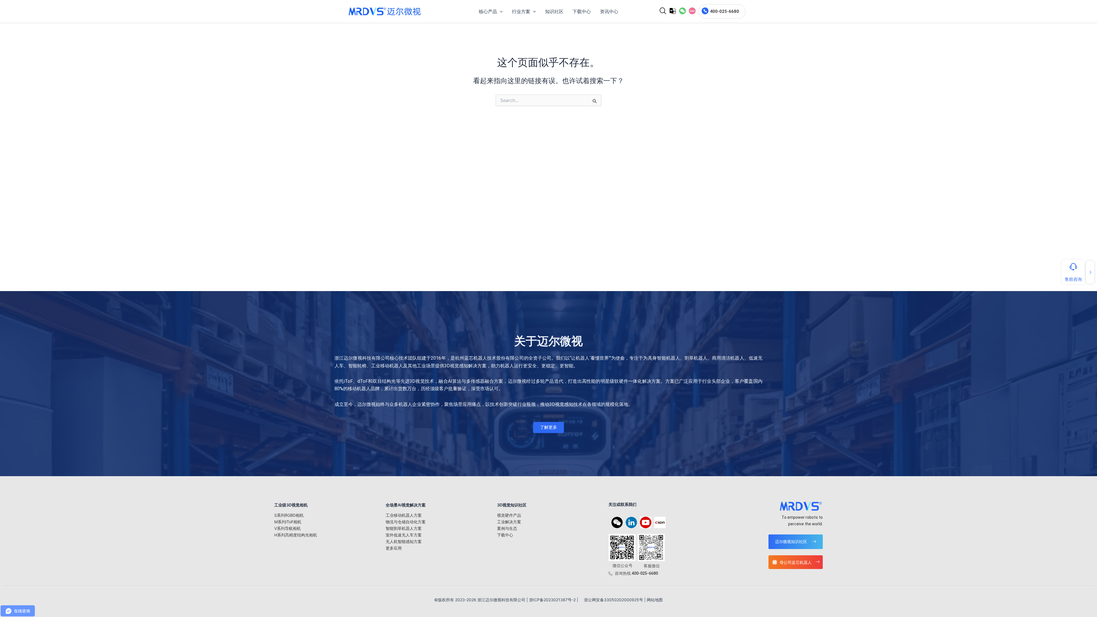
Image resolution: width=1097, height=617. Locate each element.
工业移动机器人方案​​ (404, 515)
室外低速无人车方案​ (404, 534)
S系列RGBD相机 (289, 515)
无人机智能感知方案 (404, 541)
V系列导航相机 (287, 528)
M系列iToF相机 (287, 521)
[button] (682, 10)
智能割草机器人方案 (404, 528)
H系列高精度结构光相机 (295, 534)
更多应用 (394, 548)
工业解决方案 (509, 521)
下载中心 (505, 534)
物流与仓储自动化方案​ (406, 521)
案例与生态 (507, 528)
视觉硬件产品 (509, 515)
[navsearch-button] (660, 11)
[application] (500, 11)
